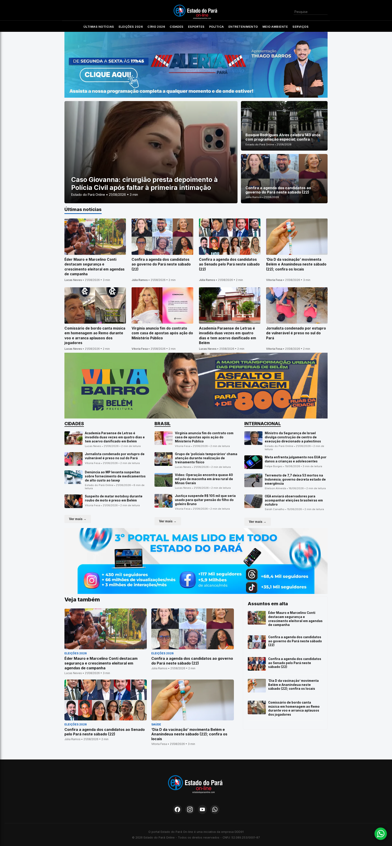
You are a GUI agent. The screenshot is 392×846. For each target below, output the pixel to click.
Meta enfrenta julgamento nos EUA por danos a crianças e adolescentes (295, 459)
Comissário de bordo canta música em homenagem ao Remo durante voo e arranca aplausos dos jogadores (294, 708)
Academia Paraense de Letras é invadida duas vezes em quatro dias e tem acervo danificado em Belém (115, 437)
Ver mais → (77, 519)
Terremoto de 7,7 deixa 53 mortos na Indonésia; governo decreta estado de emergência (295, 479)
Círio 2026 (156, 26)
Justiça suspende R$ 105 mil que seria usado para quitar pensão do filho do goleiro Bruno (205, 500)
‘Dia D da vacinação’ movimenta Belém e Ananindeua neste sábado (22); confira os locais (293, 684)
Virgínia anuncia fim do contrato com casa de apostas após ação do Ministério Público (204, 437)
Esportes (196, 26)
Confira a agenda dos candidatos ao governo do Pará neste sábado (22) (295, 641)
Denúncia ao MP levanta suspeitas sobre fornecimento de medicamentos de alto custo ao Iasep (115, 476)
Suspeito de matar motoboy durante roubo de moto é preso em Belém (113, 498)
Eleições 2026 (131, 26)
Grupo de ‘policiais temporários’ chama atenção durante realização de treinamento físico (206, 458)
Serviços (300, 26)
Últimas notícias (98, 26)
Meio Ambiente (275, 26)
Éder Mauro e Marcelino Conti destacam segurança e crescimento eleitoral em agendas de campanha (295, 619)
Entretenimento (243, 26)
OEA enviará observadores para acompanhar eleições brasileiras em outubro (294, 500)
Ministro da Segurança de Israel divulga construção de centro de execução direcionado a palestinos (293, 437)
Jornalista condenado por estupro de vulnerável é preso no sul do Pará (115, 456)
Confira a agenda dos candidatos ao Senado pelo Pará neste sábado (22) (294, 663)
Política (216, 26)
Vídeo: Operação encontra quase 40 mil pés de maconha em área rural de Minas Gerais (204, 479)
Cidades (177, 26)
